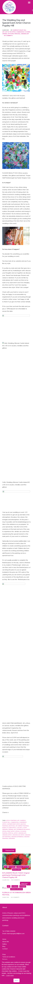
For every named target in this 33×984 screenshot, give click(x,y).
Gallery (4, 944)
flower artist (11, 827)
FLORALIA (15, 886)
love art (19, 827)
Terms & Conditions (8, 957)
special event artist (8, 831)
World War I (16, 869)
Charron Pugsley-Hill (19, 30)
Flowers (27, 32)
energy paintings (23, 826)
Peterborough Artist (23, 829)
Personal (17, 33)
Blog (3, 946)
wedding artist (7, 835)
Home (4, 939)
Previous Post (10, 850)
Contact (5, 949)
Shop (4, 954)
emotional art (13, 826)
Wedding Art (25, 33)
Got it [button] (16, 980)
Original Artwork (8, 33)
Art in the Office (10, 32)
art (18, 820)
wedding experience (17, 836)
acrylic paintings (11, 820)
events (4, 827)
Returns (4, 959)
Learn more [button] (10, 975)
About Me (5, 941)
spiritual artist (13, 833)
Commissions (20, 32)
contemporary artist (13, 824)
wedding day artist (18, 835)
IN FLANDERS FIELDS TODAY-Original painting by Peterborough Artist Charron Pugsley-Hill (15, 875)
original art (12, 829)
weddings (12, 838)
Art (3, 32)
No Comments (8, 35)
